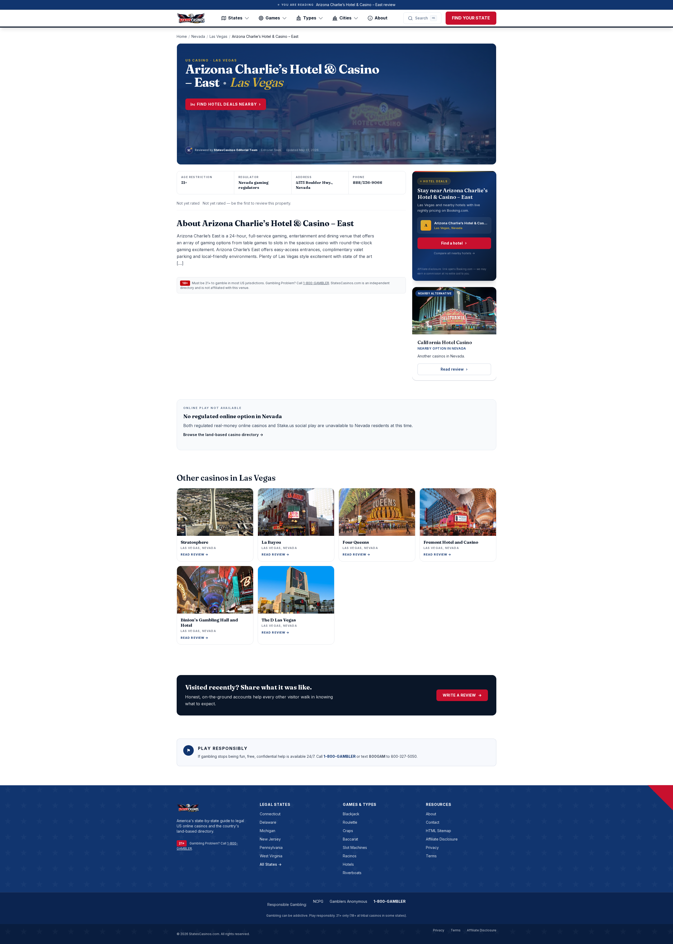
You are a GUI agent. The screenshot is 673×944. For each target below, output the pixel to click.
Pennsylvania (271, 847)
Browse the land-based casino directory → (223, 434)
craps (348, 830)
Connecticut (270, 814)
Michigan (267, 830)
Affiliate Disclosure (442, 839)
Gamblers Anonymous (348, 901)
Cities (345, 17)
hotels (348, 864)
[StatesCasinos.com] (191, 18)
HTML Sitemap (438, 830)
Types (309, 17)
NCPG (318, 901)
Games (273, 17)
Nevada (198, 36)
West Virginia (271, 856)
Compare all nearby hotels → (454, 253)
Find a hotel (452, 243)
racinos (349, 856)
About (381, 17)
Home (182, 36)
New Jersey (270, 839)
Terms (431, 856)
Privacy (432, 847)
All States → (271, 864)
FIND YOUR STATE (471, 17)
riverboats (352, 872)
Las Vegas (218, 36)
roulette (350, 822)
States (235, 17)
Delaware (268, 822)
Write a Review (462, 695)
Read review (452, 369)
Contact (432, 822)
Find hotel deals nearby (229, 104)
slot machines (355, 847)
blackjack (351, 814)
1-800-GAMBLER (316, 283)
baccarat (350, 839)
